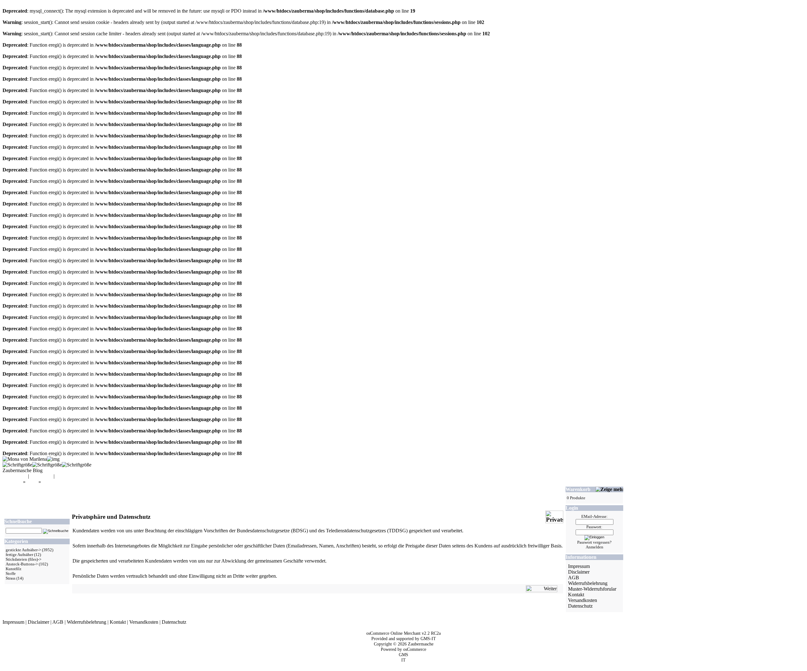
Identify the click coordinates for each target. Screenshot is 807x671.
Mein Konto (15, 476)
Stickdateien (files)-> (23, 559)
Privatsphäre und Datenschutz (72, 481)
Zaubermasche (420, 643)
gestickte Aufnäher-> (23, 550)
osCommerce (414, 649)
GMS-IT (428, 638)
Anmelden (594, 547)
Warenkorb (41, 476)
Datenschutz (580, 606)
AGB (573, 577)
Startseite (13, 481)
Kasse (62, 476)
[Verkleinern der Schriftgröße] (76, 464)
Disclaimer (578, 572)
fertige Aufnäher (19, 554)
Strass (10, 578)
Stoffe (11, 573)
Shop (32, 481)
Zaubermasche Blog (23, 470)
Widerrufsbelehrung (587, 583)
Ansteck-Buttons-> (22, 564)
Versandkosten (582, 600)
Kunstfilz (13, 569)
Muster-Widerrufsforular (592, 589)
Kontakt (576, 594)
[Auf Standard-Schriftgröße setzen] (47, 464)
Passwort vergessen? (594, 542)
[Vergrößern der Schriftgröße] (17, 464)
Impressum (579, 566)
